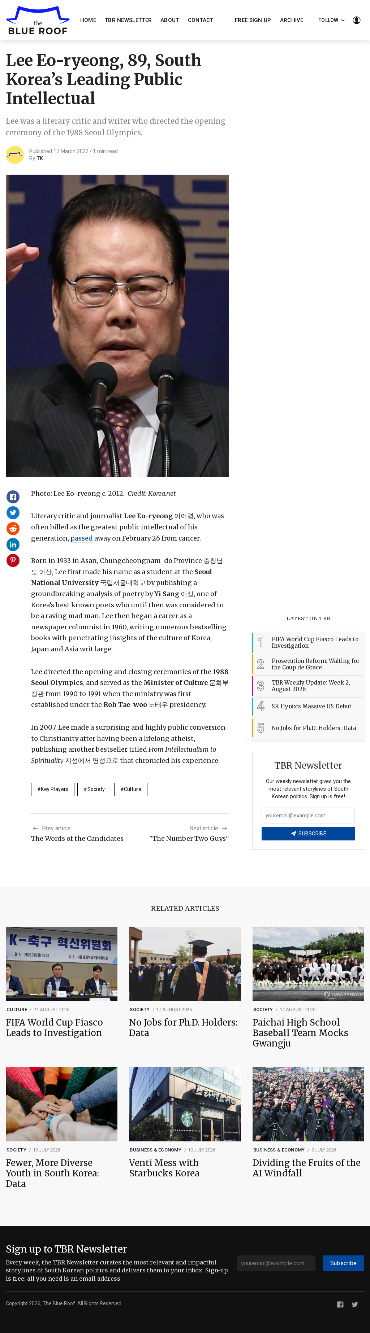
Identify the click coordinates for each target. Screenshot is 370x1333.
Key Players (54, 789)
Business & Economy (155, 1150)
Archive (292, 20)
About (169, 20)
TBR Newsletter (128, 20)
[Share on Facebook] (13, 496)
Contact (201, 20)
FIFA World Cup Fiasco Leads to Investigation (54, 1028)
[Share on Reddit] (13, 528)
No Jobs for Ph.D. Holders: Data (183, 1028)
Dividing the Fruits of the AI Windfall (307, 1168)
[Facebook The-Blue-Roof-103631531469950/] (340, 1304)
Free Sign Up (253, 20)
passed (81, 538)
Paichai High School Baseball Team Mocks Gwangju (300, 1033)
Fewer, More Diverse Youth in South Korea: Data (52, 1173)
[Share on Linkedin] (13, 544)
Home (88, 20)
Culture (132, 789)
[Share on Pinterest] (13, 560)
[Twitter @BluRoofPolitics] (354, 1304)
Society (96, 789)
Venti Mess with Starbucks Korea (164, 1168)
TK (39, 158)
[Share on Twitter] (13, 512)
